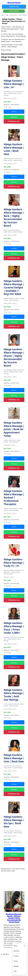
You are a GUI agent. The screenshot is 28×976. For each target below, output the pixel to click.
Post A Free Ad (14, 11)
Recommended (6, 50)
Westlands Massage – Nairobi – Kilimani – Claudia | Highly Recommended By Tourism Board (14, 918)
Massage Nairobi (14, 3)
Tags (7, 15)
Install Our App (14, 6)
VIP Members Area (14, 121)
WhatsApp (14, 117)
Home (2, 15)
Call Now (14, 111)
